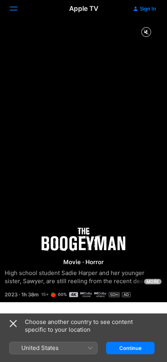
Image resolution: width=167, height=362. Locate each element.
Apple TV (83, 8)
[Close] (13, 323)
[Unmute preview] (146, 32)
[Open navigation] (18, 8)
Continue (130, 348)
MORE (152, 281)
